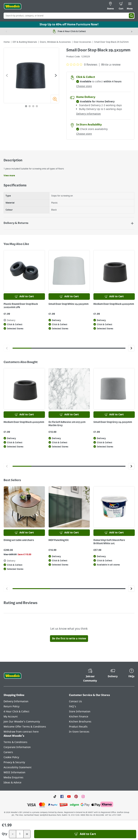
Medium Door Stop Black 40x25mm (113, 304)
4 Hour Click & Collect (16, 711)
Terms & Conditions (15, 742)
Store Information (79, 711)
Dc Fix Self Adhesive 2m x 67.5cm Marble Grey (67, 424)
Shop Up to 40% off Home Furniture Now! (69, 24)
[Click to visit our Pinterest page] (76, 796)
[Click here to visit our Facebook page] (62, 796)
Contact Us (75, 701)
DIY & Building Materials (25, 42)
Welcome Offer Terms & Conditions (25, 727)
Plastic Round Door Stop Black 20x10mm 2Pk (21, 306)
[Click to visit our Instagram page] (83, 796)
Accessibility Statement (17, 767)
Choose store (84, 86)
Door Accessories (82, 42)
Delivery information (88, 114)
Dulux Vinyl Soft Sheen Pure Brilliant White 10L (109, 542)
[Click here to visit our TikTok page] (55, 796)
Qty (4, 834)
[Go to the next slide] (56, 75)
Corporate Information (17, 747)
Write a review (111, 64)
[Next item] (131, 31)
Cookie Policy (11, 757)
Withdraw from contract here (21, 732)
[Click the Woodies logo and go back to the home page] (13, 6)
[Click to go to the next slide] (131, 348)
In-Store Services (79, 732)
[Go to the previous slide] (7, 75)
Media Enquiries (13, 777)
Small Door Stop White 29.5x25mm (69, 304)
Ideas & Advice (12, 782)
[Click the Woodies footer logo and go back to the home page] (13, 675)
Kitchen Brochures (80, 722)
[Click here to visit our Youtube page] (69, 796)
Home (7, 42)
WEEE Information (14, 772)
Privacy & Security (14, 762)
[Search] (131, 16)
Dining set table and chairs (19, 540)
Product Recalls (78, 727)
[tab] (26, 106)
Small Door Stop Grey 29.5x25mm (112, 422)
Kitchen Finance (78, 717)
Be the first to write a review (69, 638)
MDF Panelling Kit (59, 540)
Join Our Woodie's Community (22, 722)
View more (9, 175)
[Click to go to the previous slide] (7, 348)
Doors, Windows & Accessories (55, 42)
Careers (8, 752)
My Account (11, 717)
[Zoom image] (55, 99)
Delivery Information (16, 701)
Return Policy (11, 706)
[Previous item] (6, 31)
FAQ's (72, 706)
